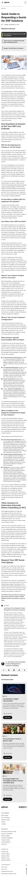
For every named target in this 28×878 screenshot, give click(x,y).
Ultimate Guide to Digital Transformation (11, 584)
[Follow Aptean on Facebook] (19, 807)
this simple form (15, 569)
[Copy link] (3, 670)
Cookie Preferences (5, 864)
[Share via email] (24, 670)
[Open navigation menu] (2, 2)
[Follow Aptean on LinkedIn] (24, 807)
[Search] (25, 2)
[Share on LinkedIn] (19, 670)
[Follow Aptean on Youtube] (26, 807)
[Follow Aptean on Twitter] (22, 807)
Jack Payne (11, 662)
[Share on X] (14, 670)
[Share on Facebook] (9, 670)
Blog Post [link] (3, 8)
